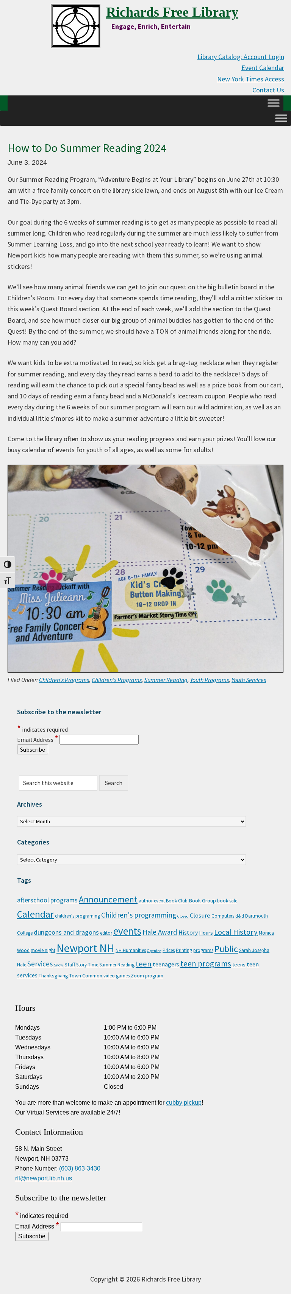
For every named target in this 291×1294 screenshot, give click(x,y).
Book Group (202, 900)
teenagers (166, 964)
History (188, 932)
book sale (227, 901)
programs (203, 950)
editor (106, 933)
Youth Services (249, 680)
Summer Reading (166, 680)
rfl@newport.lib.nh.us (43, 1178)
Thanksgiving (53, 975)
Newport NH (85, 948)
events (127, 930)
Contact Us (268, 90)
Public (226, 949)
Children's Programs (64, 680)
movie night (43, 950)
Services (40, 963)
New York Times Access (250, 79)
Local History (236, 932)
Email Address (37, 739)
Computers (222, 916)
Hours (206, 932)
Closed (183, 916)
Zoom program (147, 975)
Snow (58, 965)
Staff (69, 964)
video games (116, 975)
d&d (239, 916)
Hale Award (159, 932)
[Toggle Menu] (274, 103)
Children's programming (138, 914)
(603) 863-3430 (79, 1168)
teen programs (205, 963)
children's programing (77, 916)
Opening (154, 950)
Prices (169, 950)
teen (144, 964)
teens (239, 964)
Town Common (85, 975)
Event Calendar (262, 67)
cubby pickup (184, 1102)
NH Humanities (131, 950)
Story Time (87, 965)
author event (152, 901)
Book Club (177, 901)
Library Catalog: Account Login (240, 56)
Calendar (35, 914)
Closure (200, 915)
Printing (184, 950)
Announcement (108, 899)
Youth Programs (209, 680)
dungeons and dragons (66, 932)
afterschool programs (47, 900)
